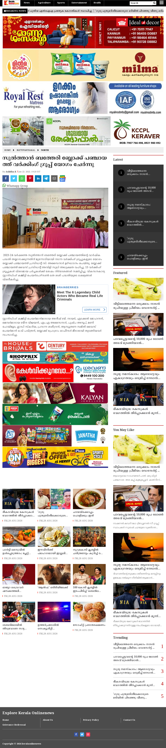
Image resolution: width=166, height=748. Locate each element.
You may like (123, 430)
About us (48, 720)
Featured (120, 273)
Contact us (129, 720)
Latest (118, 160)
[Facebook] (76, 734)
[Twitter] (82, 734)
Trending (120, 638)
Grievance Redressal (14, 725)
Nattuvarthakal (26, 150)
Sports (61, 3)
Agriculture (44, 3)
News (27, 3)
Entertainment (79, 3)
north (45, 150)
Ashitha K (11, 172)
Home (7, 150)
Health (97, 3)
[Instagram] (88, 734)
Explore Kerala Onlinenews (28, 713)
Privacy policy (91, 720)
